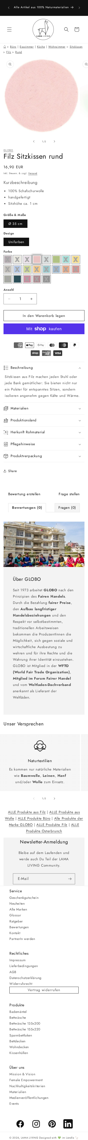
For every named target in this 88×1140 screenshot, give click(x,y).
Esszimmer (27, 47)
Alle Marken (18, 909)
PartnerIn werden (22, 938)
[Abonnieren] (70, 878)
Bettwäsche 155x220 (24, 1029)
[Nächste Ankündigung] (79, 8)
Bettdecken (17, 1041)
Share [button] (12, 471)
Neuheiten (17, 903)
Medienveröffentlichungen (28, 1097)
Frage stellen (69, 494)
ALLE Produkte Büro (34, 818)
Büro (13, 47)
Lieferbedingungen (23, 966)
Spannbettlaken (20, 1035)
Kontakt (14, 933)
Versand (32, 173)
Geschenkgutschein (23, 897)
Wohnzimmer (56, 47)
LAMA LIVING (29, 1138)
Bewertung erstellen (24, 494)
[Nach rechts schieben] (54, 141)
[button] (9, 29)
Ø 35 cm (15, 223)
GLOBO (8, 150)
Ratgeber (16, 921)
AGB (12, 972)
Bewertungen (19, 927)
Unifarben (16, 242)
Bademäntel (18, 1011)
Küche (41, 47)
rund (18, 52)
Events (14, 1103)
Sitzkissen (76, 47)
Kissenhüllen (18, 1052)
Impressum (17, 960)
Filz (8, 52)
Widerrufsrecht (20, 983)
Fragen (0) (67, 507)
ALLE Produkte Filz (51, 824)
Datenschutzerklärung (25, 977)
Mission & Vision (22, 1074)
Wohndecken (19, 1047)
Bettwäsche (17, 1017)
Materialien (17, 1092)
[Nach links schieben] (34, 141)
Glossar (15, 915)
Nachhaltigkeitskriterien (27, 1086)
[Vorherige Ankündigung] (9, 8)
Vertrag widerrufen (44, 990)
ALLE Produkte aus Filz (27, 812)
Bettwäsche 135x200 (24, 1023)
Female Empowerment (26, 1080)
